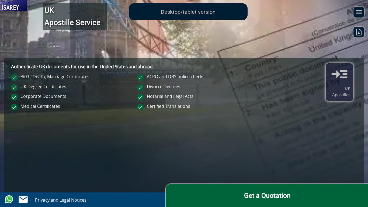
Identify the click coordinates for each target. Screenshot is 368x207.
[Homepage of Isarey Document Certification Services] (13, 6)
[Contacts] (358, 33)
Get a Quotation (267, 195)
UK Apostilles (341, 91)
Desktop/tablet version (188, 11)
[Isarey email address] (23, 198)
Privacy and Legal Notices (60, 200)
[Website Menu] (358, 13)
